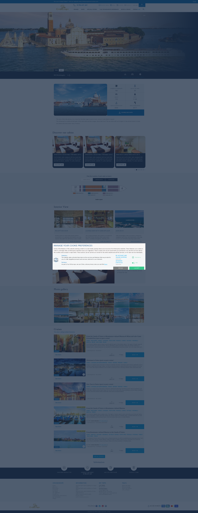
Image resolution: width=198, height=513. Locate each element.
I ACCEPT (136, 268)
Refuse (120, 268)
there (105, 264)
